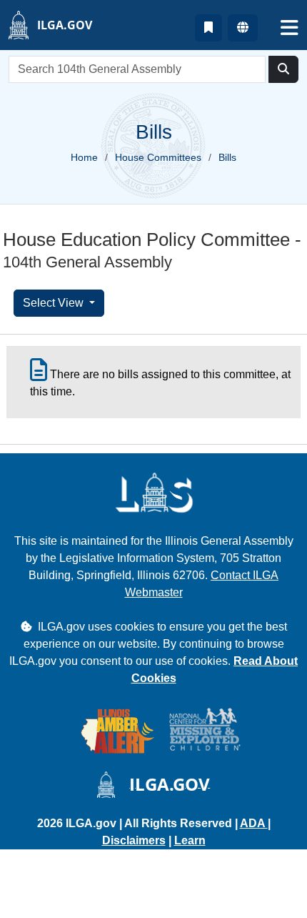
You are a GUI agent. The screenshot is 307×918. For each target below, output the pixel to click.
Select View (54, 303)
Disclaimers (134, 840)
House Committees (158, 157)
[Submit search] (283, 69)
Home (84, 157)
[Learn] (208, 27)
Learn (190, 840)
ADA (254, 823)
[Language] (243, 27)
